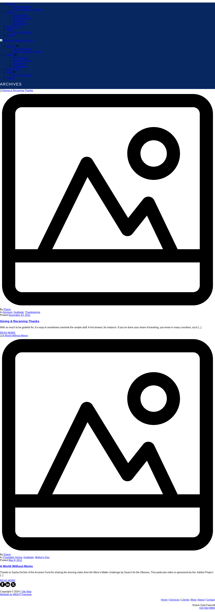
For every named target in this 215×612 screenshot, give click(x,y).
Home (164, 599)
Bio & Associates (22, 32)
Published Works (22, 18)
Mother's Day (42, 557)
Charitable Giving (12, 557)
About (9, 29)
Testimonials (20, 23)
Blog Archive (13, 26)
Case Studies (20, 15)
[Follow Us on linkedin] (7, 586)
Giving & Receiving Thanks (19, 321)
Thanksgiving (32, 312)
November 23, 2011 (19, 315)
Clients (10, 12)
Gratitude (19, 312)
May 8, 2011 (15, 560)
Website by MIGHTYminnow (16, 594)
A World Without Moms (16, 566)
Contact (10, 35)
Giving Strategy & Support (27, 9)
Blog (193, 599)
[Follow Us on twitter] (13, 586)
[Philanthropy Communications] (17, 40)
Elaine (7, 309)
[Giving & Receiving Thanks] (107, 198)
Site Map (26, 591)
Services (11, 4)
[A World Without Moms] (107, 443)
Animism (7, 312)
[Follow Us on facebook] (2, 586)
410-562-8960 (207, 608)
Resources (19, 21)
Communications (22, 6)
